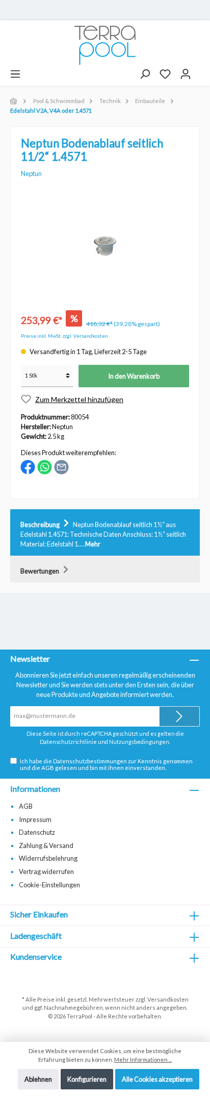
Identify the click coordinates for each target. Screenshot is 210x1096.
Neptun (31, 173)
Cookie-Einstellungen (49, 885)
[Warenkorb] (200, 70)
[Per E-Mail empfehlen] (61, 466)
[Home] (14, 100)
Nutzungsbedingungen (139, 741)
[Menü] (15, 74)
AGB (47, 767)
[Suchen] (145, 74)
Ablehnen (38, 1079)
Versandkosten (168, 999)
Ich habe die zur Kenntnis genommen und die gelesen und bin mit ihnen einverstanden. (106, 764)
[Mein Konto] (185, 74)
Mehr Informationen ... (143, 1059)
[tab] (105, 532)
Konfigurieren (87, 1079)
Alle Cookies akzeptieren (157, 1079)
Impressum (35, 819)
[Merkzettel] (165, 74)
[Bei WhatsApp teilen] (45, 466)
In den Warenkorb (134, 376)
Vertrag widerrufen (46, 871)
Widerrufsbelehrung (48, 858)
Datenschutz (37, 832)
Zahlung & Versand (46, 845)
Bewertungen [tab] (40, 571)
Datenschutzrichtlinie (68, 741)
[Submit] (179, 716)
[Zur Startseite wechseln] (105, 45)
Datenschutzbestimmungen (90, 761)
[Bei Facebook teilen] (28, 466)
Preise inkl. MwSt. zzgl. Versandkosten (64, 336)
